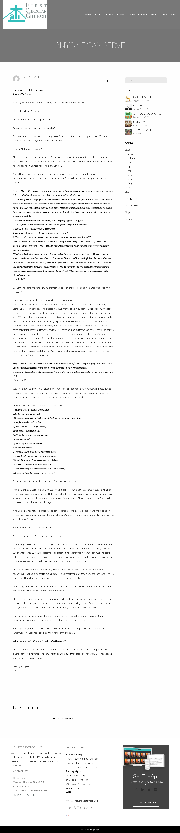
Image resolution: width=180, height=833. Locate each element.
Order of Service (138, 14)
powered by (90, 829)
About (98, 14)
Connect (121, 14)
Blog (173, 14)
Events (109, 14)
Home (88, 14)
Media (154, 14)
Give (164, 14)
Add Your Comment (63, 718)
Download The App (146, 802)
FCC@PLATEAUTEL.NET (25, 794)
